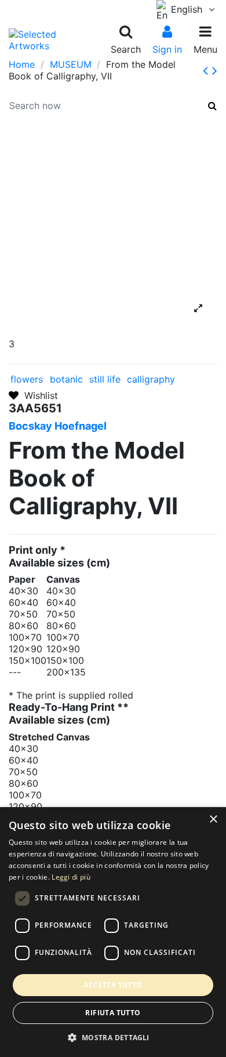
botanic (66, 379)
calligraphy (151, 379)
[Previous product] (207, 70)
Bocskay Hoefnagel (58, 426)
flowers (26, 379)
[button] (112, 1037)
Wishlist (38, 395)
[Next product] (214, 70)
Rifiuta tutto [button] (112, 1013)
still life (105, 379)
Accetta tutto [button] (112, 985)
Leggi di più (71, 877)
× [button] (213, 819)
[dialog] (113, 932)
